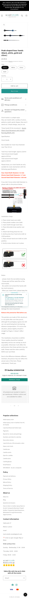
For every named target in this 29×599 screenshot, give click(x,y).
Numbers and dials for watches (12, 437)
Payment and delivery (9, 476)
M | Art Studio (16, 597)
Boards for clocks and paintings (12, 434)
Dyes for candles (8, 455)
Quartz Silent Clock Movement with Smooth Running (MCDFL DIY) (13, 130)
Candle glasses (7, 461)
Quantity (3, 75)
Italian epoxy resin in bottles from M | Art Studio (14, 424)
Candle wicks (7, 458)
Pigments (6, 431)
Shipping (10, 61)
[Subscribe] (24, 578)
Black (5, 67)
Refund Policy (7, 482)
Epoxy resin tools (8, 446)
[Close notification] (26, 294)
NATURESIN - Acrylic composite (12, 468)
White (13, 67)
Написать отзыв (14, 379)
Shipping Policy (7, 485)
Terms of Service (8, 488)
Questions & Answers (9, 503)
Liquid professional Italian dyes (12, 428)
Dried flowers (7, 464)
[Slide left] (10, 405)
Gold (4, 71)
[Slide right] (18, 405)
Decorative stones (8, 440)
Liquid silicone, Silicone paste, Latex (13, 443)
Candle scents (7, 452)
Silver (21, 67)
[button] (2, 16)
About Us (5, 497)
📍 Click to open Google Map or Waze (13, 539)
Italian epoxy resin (8, 419)
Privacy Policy (7, 479)
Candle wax (6, 449)
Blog (4, 500)
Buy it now (14, 91)
